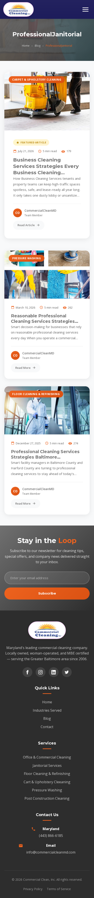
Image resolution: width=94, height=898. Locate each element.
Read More (23, 367)
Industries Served (47, 710)
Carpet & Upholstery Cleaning (36, 79)
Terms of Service (59, 889)
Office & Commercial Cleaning (47, 757)
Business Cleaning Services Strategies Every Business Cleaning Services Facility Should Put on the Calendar (46, 166)
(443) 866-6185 (51, 835)
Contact (47, 726)
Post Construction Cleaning (47, 798)
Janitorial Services (47, 765)
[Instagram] (40, 672)
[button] (85, 9)
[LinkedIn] (54, 672)
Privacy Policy (32, 889)
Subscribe (47, 593)
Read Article (26, 225)
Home (26, 46)
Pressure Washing (26, 258)
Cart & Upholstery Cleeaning (47, 782)
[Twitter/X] (67, 672)
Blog (37, 46)
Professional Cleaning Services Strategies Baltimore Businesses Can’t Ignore (45, 454)
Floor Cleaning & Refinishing (36, 394)
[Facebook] (27, 672)
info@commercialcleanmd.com (50, 852)
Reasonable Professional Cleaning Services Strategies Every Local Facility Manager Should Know (43, 318)
